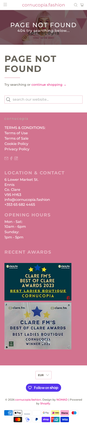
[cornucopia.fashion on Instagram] (16, 159)
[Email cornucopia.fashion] (6, 159)
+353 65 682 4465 (19, 204)
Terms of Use (16, 133)
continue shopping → (48, 85)
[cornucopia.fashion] (16, 121)
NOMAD (62, 399)
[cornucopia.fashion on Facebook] (11, 159)
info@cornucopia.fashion (27, 200)
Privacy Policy (16, 149)
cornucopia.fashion (28, 399)
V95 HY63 (12, 195)
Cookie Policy (16, 144)
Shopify (45, 403)
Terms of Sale (16, 138)
